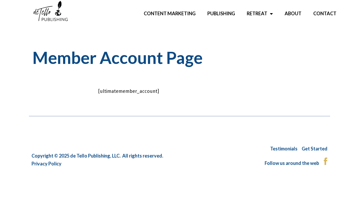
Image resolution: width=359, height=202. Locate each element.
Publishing (221, 13)
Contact (324, 13)
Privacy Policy (46, 163)
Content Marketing (170, 13)
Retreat (257, 13)
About (293, 13)
